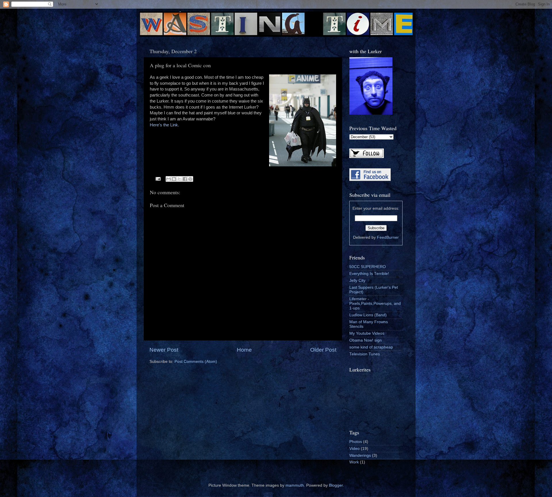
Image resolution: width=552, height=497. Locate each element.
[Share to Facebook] (185, 179)
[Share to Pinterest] (190, 179)
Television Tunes (364, 354)
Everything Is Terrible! (369, 273)
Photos (355, 442)
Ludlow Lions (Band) (368, 315)
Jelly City (357, 280)
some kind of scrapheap (371, 347)
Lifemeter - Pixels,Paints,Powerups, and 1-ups (375, 303)
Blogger (336, 485)
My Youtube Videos (366, 333)
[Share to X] (179, 179)
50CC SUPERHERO (367, 267)
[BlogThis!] (174, 179)
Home (244, 350)
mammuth (294, 485)
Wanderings (360, 455)
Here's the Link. (164, 125)
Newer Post (164, 350)
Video (354, 448)
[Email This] (168, 179)
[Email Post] (158, 178)
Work (354, 462)
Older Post (323, 350)
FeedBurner (388, 237)
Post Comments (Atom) (196, 361)
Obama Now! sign (365, 340)
